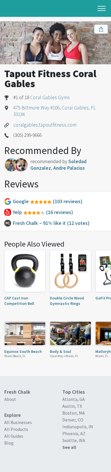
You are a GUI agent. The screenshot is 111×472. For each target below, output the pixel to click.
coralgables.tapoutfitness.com (45, 125)
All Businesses (18, 422)
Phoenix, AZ (73, 433)
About (10, 399)
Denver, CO (72, 420)
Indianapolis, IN (77, 426)
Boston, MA (73, 413)
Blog (9, 443)
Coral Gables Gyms (50, 97)
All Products (16, 429)
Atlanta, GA (73, 399)
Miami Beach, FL (15, 356)
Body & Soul (60, 351)
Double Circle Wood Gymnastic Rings (67, 300)
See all (69, 447)
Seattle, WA (73, 440)
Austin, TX (72, 406)
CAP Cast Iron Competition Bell (19, 300)
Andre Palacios (69, 168)
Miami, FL (72, 356)
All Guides (13, 436)
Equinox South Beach (23, 351)
